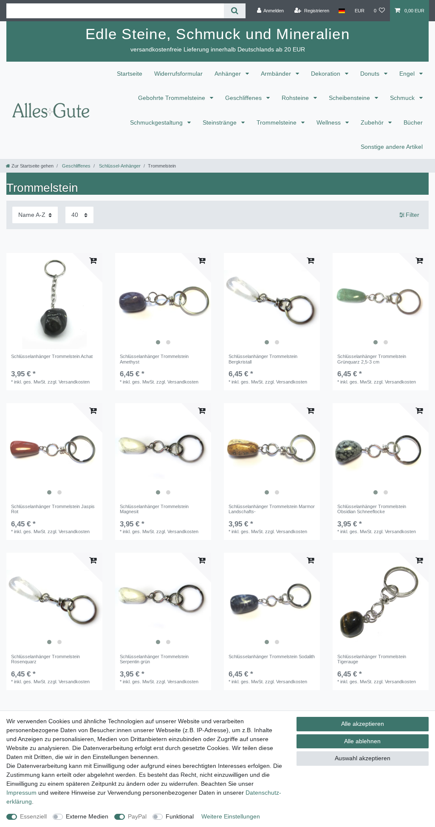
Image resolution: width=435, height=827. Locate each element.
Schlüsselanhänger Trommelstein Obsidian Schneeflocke (371, 509)
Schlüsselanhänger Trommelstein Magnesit (154, 509)
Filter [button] (412, 214)
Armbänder (277, 73)
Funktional (180, 816)
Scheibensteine (350, 97)
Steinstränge (220, 122)
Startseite (129, 73)
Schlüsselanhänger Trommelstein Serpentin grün (154, 659)
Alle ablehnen (362, 741)
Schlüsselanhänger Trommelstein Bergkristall (263, 359)
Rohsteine (296, 97)
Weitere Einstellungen (230, 816)
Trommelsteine (277, 122)
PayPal (137, 816)
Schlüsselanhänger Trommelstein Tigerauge (371, 659)
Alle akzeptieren (362, 723)
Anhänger (229, 73)
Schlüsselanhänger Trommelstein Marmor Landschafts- (272, 509)
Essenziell (33, 816)
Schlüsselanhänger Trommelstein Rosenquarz (45, 659)
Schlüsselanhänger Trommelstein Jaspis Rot (53, 509)
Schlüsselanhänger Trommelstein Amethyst (154, 359)
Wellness (329, 122)
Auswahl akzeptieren (362, 758)
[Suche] (235, 10)
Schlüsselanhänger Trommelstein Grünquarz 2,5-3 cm (371, 359)
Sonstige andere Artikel (392, 146)
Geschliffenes (244, 97)
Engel (407, 73)
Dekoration (326, 73)
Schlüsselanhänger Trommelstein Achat (52, 356)
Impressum (21, 792)
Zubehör (373, 122)
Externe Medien (87, 816)
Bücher (413, 122)
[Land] (342, 10)
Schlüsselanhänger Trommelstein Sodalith (272, 656)
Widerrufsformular (178, 73)
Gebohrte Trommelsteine (172, 97)
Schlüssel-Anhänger (119, 165)
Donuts (370, 73)
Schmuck (403, 97)
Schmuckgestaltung (157, 122)
